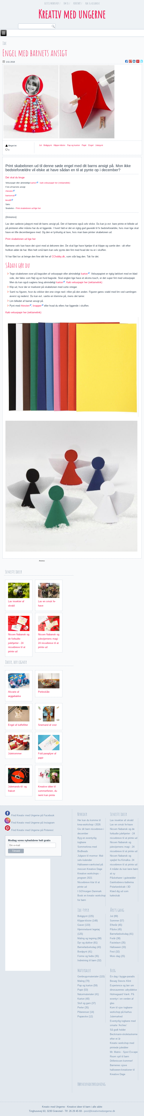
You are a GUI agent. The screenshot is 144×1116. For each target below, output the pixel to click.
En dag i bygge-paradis (122, 976)
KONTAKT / (77, 3)
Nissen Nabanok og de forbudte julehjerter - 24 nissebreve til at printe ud (18, 643)
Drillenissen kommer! (121, 1060)
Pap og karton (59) (87, 985)
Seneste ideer (118, 814)
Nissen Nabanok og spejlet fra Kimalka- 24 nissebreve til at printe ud (123, 860)
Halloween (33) (118, 947)
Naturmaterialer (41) (88, 994)
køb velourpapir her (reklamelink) (55, 183)
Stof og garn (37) (86, 1003)
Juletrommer (15, 753)
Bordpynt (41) (84, 951)
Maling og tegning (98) (89, 938)
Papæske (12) (85, 1016)
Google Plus (130, 61)
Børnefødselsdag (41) (121, 933)
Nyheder (82, 814)
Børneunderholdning (91, 1084)
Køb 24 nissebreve (92, 3)
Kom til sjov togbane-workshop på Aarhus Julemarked (121, 1012)
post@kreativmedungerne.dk (99, 1111)
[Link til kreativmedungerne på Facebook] (7, 815)
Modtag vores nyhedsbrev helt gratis (29, 840)
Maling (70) (83, 981)
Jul (40, 145)
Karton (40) (83, 998)
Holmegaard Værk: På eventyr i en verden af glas (122, 999)
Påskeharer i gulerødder (123, 877)
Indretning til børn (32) (89, 960)
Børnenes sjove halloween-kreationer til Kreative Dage (122, 1070)
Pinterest (137, 61)
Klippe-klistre (59, 145)
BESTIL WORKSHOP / (52, 3)
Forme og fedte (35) (88, 956)
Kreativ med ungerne (72, 14)
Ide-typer (83, 910)
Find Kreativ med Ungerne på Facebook (32, 815)
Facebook (126, 61)
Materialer (84, 970)
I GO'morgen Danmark (89, 891)
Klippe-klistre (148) (87, 920)
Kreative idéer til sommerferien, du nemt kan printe (47, 791)
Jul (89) (114, 916)
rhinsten (9, 191)
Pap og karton (73, 145)
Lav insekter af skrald (121, 820)
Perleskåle (44, 691)
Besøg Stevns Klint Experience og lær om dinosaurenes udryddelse (123, 985)
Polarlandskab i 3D (120, 886)
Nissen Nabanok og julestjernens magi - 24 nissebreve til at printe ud (123, 847)
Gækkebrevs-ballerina (122, 882)
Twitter (141, 61)
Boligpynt (48, 145)
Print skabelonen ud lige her (28, 208)
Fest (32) (115, 951)
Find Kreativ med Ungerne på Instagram (32, 822)
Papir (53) (82, 989)
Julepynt (99, 145)
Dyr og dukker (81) (87, 942)
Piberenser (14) (85, 1012)
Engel (90, 145)
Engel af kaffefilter (18, 725)
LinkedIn (134, 61)
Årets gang (117, 910)
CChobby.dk (58, 256)
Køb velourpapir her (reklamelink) (84, 282)
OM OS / (67, 3)
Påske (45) (116, 929)
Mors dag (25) (117, 956)
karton (33, 183)
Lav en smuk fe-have (121, 824)
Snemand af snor (47, 725)
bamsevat (9, 195)
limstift (8, 200)
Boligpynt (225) (85, 916)
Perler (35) (83, 1007)
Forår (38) (115, 938)
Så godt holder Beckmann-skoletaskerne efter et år (123, 1034)
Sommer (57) (117, 920)
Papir (84, 145)
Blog (113, 970)
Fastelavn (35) (117, 942)
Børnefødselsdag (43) (89, 947)
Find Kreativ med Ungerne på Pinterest (31, 830)
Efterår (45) (116, 924)
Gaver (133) (83, 924)
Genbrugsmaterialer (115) (91, 976)
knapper (37, 305)
